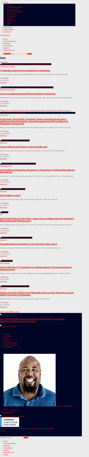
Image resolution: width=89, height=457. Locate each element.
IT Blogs (6, 338)
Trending (10, 18)
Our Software (7, 46)
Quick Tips (10, 5)
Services (6, 48)
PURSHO (51, 429)
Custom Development (10, 345)
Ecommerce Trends (13, 9)
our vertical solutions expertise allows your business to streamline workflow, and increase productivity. (32, 320)
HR (8, 25)
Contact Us (7, 32)
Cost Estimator (8, 347)
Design (9, 23)
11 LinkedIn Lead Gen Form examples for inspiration (25, 70)
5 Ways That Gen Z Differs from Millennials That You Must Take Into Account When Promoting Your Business (37, 293)
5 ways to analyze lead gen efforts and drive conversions (28, 93)
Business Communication (15, 11)
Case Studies (7, 27)
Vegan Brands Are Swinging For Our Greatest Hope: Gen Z (28, 244)
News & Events (12, 14)
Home (5, 39)
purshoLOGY (34, 429)
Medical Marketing (6, 166)
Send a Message (8, 412)
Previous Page (4, 312)
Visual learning (11, 16)
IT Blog (5, 2)
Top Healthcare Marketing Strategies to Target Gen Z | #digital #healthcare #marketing (37, 171)
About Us (6, 334)
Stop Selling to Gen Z (10, 195)
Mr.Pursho (5, 78)
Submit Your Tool (8, 50)
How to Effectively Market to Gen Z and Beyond (23, 146)
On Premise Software (10, 343)
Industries (6, 43)
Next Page (15, 312)
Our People (7, 336)
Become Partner (8, 29)
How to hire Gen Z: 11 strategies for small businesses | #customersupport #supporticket (36, 268)
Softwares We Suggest (14, 7)
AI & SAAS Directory (9, 41)
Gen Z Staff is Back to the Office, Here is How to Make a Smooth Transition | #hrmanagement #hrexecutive (37, 219)
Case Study (11, 20)
